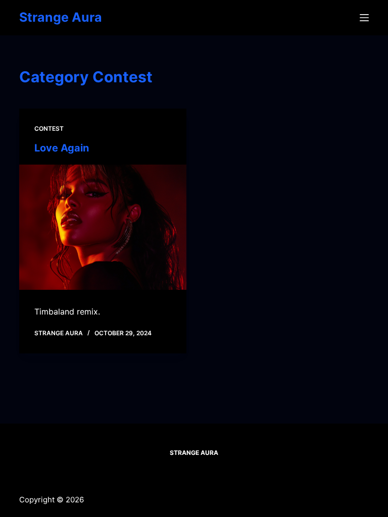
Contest (49, 128)
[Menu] (364, 17)
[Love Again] (102, 227)
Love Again (61, 148)
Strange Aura (60, 17)
